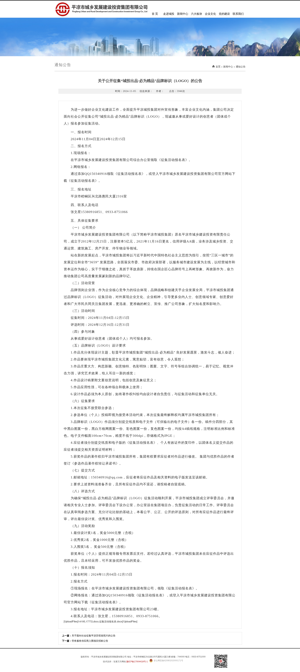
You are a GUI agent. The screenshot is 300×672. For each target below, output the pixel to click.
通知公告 (240, 66)
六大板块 (196, 13)
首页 (218, 66)
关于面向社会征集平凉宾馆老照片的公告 (93, 635)
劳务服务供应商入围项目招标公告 (90, 641)
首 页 (155, 13)
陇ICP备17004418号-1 (137, 661)
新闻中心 (182, 13)
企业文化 (210, 13)
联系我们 (238, 13)
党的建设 (224, 13)
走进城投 (168, 13)
